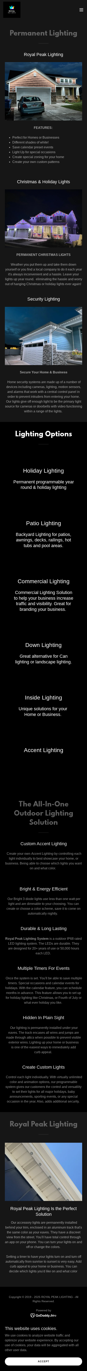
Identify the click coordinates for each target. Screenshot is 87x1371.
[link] (11, 10)
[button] (81, 10)
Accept (43, 1361)
